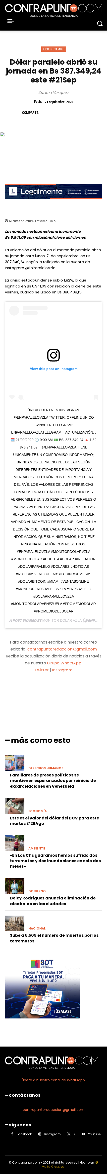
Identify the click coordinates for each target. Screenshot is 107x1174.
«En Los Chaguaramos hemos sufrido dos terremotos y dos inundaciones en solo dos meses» (55, 860)
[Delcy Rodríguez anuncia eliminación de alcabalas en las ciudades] (14, 886)
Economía (37, 811)
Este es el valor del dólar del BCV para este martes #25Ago (54, 820)
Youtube (94, 1134)
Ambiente (36, 848)
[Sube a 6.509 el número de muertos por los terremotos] (14, 923)
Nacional (37, 928)
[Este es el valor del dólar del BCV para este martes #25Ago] (14, 805)
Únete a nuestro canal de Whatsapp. (54, 1080)
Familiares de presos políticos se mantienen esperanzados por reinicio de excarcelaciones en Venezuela (53, 780)
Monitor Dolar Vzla (62, 620)
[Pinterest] (68, 113)
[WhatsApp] (80, 113)
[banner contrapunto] (53, 202)
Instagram (62, 670)
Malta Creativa (53, 1167)
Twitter (42, 670)
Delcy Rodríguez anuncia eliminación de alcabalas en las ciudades (53, 900)
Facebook (24, 1134)
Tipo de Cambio (53, 49)
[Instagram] (40, 1134)
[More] (95, 689)
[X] (57, 113)
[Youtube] (83, 1134)
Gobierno (37, 891)
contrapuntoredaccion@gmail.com (62, 649)
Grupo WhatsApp (64, 663)
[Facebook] (46, 113)
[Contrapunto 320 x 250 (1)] (42, 1022)
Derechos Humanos (45, 768)
